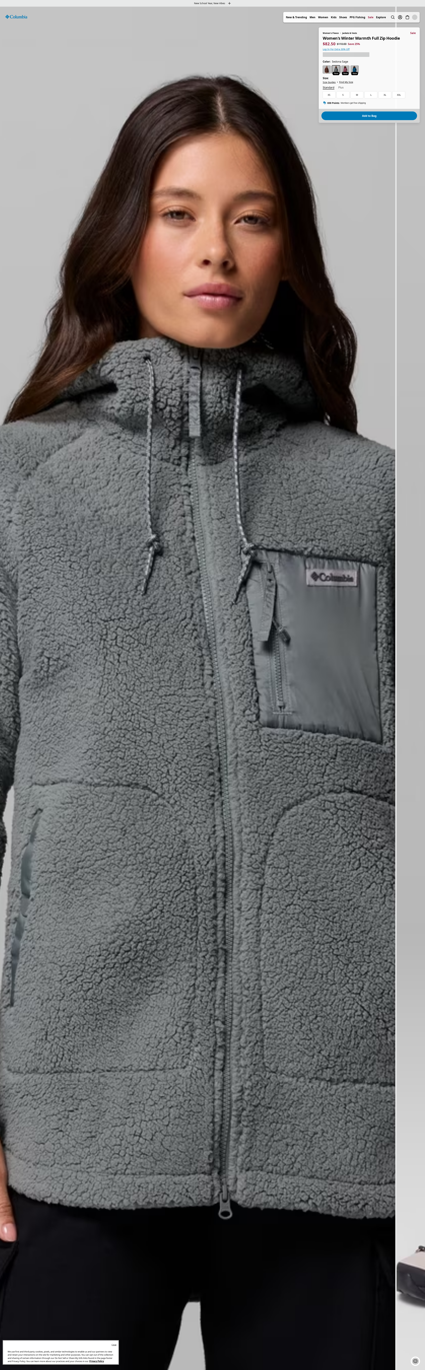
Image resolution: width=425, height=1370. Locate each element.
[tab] (328, 87)
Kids (341, 17)
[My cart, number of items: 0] (414, 17)
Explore (388, 17)
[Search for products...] (400, 17)
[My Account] (407, 17)
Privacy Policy (96, 1361)
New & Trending (303, 17)
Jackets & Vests (349, 33)
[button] (415, 1361)
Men (320, 17)
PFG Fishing (365, 17)
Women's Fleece (331, 33)
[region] (212, 688)
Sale (378, 17)
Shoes (350, 17)
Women (330, 17)
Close (114, 1344)
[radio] (327, 69)
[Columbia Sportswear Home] (16, 17)
